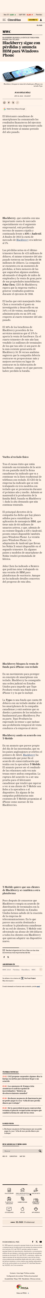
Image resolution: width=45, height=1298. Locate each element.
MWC (6, 32)
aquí (38, 986)
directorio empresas (35, 1202)
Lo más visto (8, 1123)
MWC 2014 (6, 970)
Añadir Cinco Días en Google (16, 109)
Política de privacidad (31, 1276)
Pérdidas (16, 970)
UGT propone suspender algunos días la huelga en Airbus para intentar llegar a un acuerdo (22, 1078)
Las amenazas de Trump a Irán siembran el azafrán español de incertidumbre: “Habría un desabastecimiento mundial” (18, 1089)
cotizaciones (9, 1212)
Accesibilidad (9, 1279)
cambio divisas (22, 1202)
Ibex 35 (6, 15)
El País (39, 25)
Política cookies (29, 1273)
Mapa (16, 1279)
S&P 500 (22, 15)
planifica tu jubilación (9, 1202)
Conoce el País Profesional (22, 1222)
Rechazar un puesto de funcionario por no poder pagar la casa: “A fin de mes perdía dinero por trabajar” (22, 1100)
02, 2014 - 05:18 (22, 96)
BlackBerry (26, 970)
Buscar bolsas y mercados (14, 1144)
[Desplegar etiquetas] (40, 969)
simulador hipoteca (22, 1193)
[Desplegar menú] (4, 20)
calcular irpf (9, 1193)
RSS (19, 1279)
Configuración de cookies (15, 1276)
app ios (22, 1212)
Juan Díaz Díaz (22, 92)
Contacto (13, 1273)
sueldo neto (36, 1193)
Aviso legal (20, 1273)
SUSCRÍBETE (33, 20)
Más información (7, 981)
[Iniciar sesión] (40, 20)
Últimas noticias (10, 1072)
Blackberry (22, 239)
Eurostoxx (13, 1156)
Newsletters (25, 1279)
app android (36, 1212)
